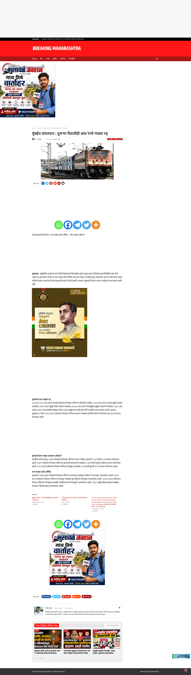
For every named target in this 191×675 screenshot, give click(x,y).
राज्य (47, 58)
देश (41, 58)
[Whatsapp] (58, 225)
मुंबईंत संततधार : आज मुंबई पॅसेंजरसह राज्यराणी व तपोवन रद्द (45, 498)
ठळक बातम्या (119, 139)
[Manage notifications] (186, 670)
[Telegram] (77, 225)
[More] (95, 225)
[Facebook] (68, 225)
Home (34, 58)
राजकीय (72, 58)
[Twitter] (86, 225)
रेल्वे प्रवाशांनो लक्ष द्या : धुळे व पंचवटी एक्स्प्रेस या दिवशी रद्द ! (74, 498)
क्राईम (55, 58)
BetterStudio (155, 671)
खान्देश (62, 58)
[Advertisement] (95, 18)
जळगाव (113, 139)
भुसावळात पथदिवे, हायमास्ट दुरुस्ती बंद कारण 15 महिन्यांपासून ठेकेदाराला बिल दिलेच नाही (63, 39)
